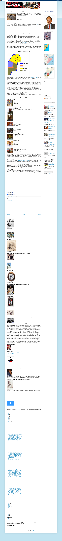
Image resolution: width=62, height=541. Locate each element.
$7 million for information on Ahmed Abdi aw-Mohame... (15, 478)
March (9, 505)
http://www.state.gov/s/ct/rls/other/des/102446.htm (14, 352)
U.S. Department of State (11, 353)
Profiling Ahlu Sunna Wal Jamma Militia (13, 492)
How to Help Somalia (11, 451)
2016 (8, 416)
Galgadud (25, 40)
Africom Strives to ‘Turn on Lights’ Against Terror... (14, 435)
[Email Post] (16, 196)
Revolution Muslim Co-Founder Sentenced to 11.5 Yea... (15, 433)
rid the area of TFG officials (34, 77)
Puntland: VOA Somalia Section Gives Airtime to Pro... (14, 456)
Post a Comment (10, 200)
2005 (8, 514)
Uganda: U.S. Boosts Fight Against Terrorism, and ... (14, 475)
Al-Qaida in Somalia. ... (10, 518)
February (9, 506)
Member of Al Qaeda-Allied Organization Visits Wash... (15, 434)
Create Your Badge (51, 11)
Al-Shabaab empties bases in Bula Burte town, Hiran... (15, 489)
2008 (8, 512)
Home (24, 214)
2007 (8, 513)
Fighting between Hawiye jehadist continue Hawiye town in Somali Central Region (51, 164)
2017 (8, 415)
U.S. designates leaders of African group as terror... (14, 437)
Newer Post (8, 214)
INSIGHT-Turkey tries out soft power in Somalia (14, 491)
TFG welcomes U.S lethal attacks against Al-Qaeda (14, 452)
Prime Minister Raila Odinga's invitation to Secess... (14, 486)
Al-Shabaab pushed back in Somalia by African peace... (15, 453)
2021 (8, 413)
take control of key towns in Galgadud (23, 160)
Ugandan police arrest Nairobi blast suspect (13, 487)
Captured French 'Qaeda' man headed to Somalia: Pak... (15, 436)
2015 (8, 417)
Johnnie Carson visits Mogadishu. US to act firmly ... (14, 468)
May (9, 503)
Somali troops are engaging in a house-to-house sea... (15, 494)
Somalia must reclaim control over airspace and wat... (14, 458)
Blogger (34, 530)
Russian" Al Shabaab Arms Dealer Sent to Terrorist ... (14, 474)
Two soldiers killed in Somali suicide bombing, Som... (14, 455)
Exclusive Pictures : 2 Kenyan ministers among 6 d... (14, 470)
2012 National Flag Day (11, 457)
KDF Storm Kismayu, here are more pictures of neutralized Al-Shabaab (51, 112)
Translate (50, 173)
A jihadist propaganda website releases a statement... (14, 473)
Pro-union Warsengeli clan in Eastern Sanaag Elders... (15, 493)
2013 (8, 419)
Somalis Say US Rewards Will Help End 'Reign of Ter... (15, 472)
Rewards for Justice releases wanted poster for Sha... (14, 442)
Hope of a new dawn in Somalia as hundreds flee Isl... (15, 471)
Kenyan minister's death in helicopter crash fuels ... (14, 469)
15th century (19, 22)
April (9, 504)
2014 (8, 418)
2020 (8, 414)
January (9, 507)
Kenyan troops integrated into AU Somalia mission (14, 488)
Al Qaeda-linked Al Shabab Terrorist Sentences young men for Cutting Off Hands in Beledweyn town (51, 127)
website (39, 172)
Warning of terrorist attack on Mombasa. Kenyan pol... (14, 432)
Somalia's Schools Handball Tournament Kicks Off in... (15, 490)
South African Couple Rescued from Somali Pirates (14, 438)
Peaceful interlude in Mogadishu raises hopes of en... (14, 477)
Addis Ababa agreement (24, 48)
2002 (8, 515)
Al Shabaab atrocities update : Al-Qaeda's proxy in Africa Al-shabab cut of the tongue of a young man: (51, 153)
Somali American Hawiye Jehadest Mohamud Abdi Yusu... (15, 441)
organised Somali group (25, 42)
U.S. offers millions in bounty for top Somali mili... (14, 485)
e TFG (13, 48)
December (9, 421)
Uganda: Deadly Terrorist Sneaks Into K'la (13, 495)
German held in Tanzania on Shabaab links (13, 459)
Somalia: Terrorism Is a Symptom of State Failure (14, 440)
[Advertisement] (24, 207)
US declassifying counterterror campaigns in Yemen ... (15, 454)
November (9, 422)
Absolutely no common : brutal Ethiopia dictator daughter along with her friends (51, 106)
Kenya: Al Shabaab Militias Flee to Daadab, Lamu (14, 439)
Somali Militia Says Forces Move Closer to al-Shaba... (14, 476)
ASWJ (38, 24)
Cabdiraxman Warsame (46, 11)
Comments (46, 98)
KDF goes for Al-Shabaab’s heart (12, 450)
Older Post (39, 214)
